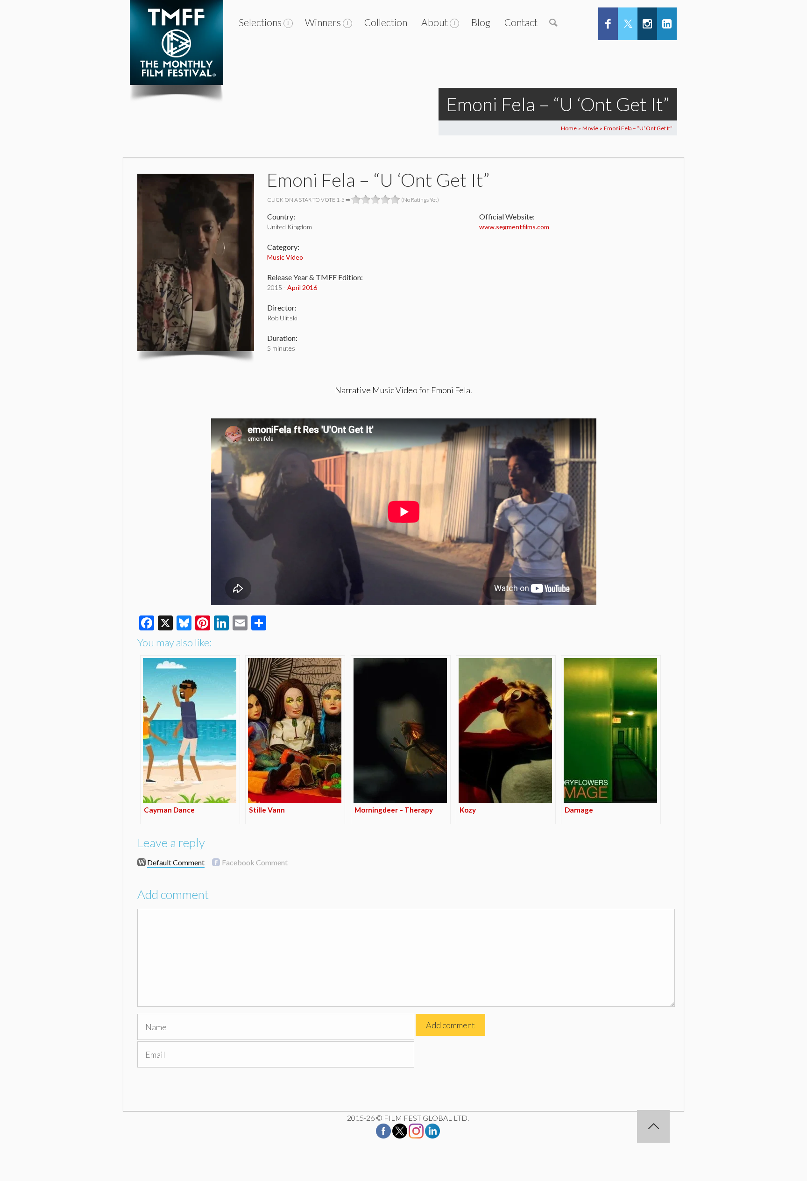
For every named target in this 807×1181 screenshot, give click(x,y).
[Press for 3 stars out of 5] (376, 199)
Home (569, 128)
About (434, 22)
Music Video (285, 257)
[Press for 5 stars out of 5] (395, 199)
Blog (480, 22)
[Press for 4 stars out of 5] (385, 199)
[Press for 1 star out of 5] (356, 199)
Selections (260, 22)
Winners (323, 22)
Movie (590, 128)
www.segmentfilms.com (514, 227)
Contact (521, 22)
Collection (385, 22)
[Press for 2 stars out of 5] (366, 199)
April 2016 (302, 287)
